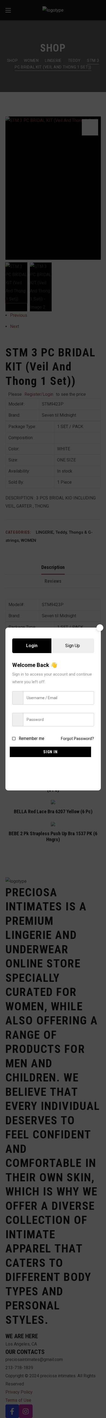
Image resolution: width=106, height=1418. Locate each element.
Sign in (50, 751)
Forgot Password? (77, 738)
